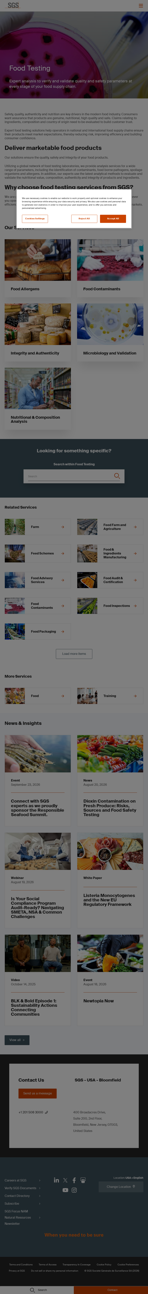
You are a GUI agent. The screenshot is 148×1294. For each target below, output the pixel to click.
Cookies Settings (35, 218)
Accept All (113, 218)
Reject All (84, 218)
